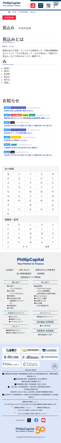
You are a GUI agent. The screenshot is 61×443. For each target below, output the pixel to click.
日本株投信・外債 (14, 298)
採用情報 (40, 273)
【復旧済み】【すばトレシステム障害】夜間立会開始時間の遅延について (27, 118)
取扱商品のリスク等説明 (30, 277)
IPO (11, 303)
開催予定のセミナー (14, 330)
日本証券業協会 (23, 387)
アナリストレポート (17, 321)
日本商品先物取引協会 (31, 389)
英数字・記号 (11, 219)
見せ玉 (7, 79)
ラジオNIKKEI (46, 326)
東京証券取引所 (18, 394)
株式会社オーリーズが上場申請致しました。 (18, 133)
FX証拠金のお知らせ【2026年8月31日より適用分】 (20, 147)
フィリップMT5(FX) (16, 288)
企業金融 (39, 286)
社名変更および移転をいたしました (15, 140)
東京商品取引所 (36, 394)
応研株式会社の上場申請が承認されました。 (18, 110)
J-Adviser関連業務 (43, 291)
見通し (7, 82)
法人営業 (39, 303)
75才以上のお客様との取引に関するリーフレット (32, 413)
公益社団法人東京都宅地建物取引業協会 (40, 392)
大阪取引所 (26, 394)
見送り (7, 68)
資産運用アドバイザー (17, 301)
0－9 (25, 246)
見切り (7, 71)
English (55, 2)
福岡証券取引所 (47, 394)
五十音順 (9, 168)
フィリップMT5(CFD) (16, 293)
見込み (33, 12)
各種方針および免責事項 (45, 269)
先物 (14, 12)
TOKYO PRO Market (44, 288)
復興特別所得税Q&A (43, 407)
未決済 (7, 74)
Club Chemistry (41, 296)
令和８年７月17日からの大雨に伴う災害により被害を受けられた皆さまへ (28, 155)
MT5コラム (14, 317)
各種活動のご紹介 (46, 334)
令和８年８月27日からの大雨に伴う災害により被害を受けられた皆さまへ (28, 125)
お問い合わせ (24, 269)
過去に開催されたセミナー (17, 333)
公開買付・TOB (41, 301)
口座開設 (32, 5)
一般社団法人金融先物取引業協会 (39, 387)
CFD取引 (12, 291)
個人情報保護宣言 (24, 273)
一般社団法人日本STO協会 (18, 392)
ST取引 (11, 308)
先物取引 (12, 296)
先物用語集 (23, 12)
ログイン (40, 5)
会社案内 (9, 269)
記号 (47, 246)
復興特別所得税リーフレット (22, 407)
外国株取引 (12, 305)
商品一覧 (48, 5)
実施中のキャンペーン (46, 317)
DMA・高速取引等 (43, 305)
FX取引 (11, 286)
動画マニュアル (16, 319)
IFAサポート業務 (41, 298)
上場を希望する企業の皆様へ (46, 293)
